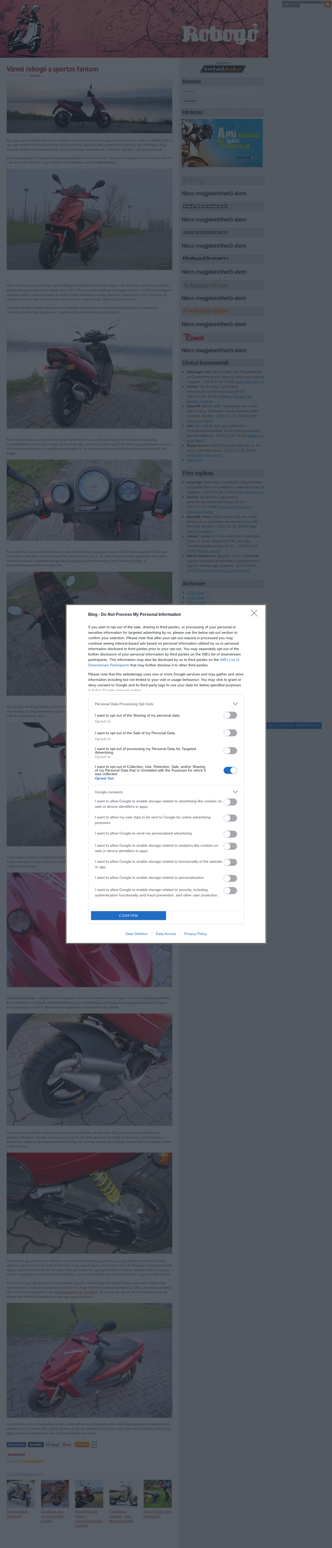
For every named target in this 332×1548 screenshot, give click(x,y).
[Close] (256, 615)
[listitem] (166, 704)
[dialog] (166, 774)
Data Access (166, 934)
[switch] (230, 715)
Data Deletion (137, 934)
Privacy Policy (195, 934)
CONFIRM (128, 916)
